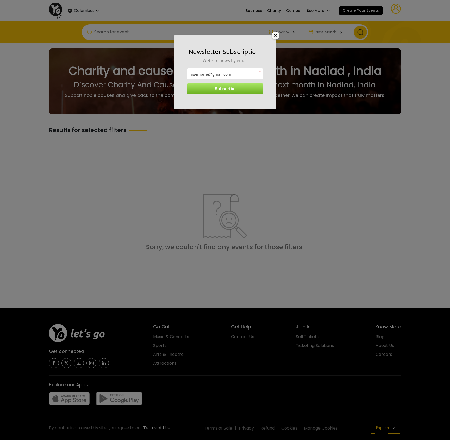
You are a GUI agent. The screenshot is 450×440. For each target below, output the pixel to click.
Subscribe (225, 88)
